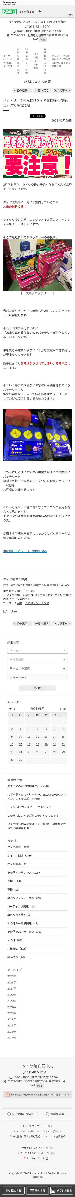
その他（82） (15, 940)
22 (63, 744)
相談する (16, 1190)
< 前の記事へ (22, 90)
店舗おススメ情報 (45, 61)
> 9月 (63, 709)
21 (54, 744)
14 (54, 736)
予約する (40, 1190)
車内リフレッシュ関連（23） (25, 898)
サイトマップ (32, 1126)
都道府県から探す (18, 61)
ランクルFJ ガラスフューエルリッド (29, 807)
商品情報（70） (16, 957)
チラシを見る (64, 1190)
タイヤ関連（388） (19, 847)
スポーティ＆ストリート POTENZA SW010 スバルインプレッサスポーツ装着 (37, 796)
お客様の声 (57, 1114)
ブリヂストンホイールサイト (35, 1153)
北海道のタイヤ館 (26, 61)
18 (29, 744)
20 (46, 744)
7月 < (11, 709)
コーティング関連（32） (22, 906)
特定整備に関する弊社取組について (30, 1136)
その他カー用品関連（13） (23, 923)
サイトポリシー (54, 1131)
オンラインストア (35, 1158)
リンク (49, 1126)
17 (20, 744)
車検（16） (14, 889)
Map (42, 39)
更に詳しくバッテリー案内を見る (25, 551)
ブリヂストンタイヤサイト (35, 1148)
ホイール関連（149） (20, 856)
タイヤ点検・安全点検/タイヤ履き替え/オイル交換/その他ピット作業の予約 (37, 597)
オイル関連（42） (18, 864)
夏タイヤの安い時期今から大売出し (29, 786)
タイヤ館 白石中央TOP (36, 60)
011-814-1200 (39, 26)
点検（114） (14, 881)
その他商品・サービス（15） (25, 932)
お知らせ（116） (17, 948)
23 (11, 752)
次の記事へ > (62, 90)
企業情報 (60, 1136)
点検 (19, 603)
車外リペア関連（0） (20, 915)
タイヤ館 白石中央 (29, 12)
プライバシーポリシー (27, 1131)
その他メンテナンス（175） (24, 872)
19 (37, 744)
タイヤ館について (23, 1114)
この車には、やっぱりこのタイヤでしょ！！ (34, 815)
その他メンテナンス (37, 603)
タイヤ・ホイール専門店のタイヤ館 (7, 61)
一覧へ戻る (42, 90)
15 (63, 736)
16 (11, 744)
